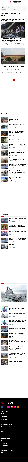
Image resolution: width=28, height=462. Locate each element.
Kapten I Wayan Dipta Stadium (9, 9)
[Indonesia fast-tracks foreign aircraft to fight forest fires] (4, 140)
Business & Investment (7, 424)
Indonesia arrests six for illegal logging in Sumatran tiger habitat (17, 119)
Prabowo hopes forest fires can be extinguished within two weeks (17, 322)
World (2, 422)
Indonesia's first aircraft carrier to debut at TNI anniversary (14, 302)
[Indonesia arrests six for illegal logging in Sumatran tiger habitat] (4, 119)
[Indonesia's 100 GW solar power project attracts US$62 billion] (4, 166)
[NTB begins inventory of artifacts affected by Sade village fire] (4, 179)
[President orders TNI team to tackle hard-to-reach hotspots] (4, 342)
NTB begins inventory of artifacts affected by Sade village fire (16, 179)
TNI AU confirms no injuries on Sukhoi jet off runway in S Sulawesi (17, 355)
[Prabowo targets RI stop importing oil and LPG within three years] (4, 308)
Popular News (5, 114)
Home (5, 7)
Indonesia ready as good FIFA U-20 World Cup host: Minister (14, 39)
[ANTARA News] (15, 1)
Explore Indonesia (5, 426)
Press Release (4, 434)
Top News (4, 281)
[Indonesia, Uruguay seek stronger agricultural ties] (4, 362)
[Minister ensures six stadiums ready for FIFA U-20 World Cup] (13, 56)
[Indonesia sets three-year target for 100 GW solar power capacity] (4, 233)
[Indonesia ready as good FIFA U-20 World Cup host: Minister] (13, 29)
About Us (3, 448)
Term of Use (4, 440)
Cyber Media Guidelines (7, 450)
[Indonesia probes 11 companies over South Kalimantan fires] (4, 159)
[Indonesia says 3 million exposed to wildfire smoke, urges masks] (4, 172)
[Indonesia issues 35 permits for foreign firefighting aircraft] (4, 348)
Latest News (4, 214)
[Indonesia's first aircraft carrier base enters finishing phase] (4, 146)
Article (2, 429)
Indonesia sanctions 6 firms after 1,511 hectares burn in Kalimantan (16, 133)
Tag (9, 7)
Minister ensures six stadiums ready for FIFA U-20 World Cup (13, 65)
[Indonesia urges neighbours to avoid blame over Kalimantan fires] (4, 153)
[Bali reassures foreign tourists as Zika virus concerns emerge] (4, 126)
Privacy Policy (4, 443)
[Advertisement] (14, 98)
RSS (2, 452)
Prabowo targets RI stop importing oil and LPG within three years (16, 308)
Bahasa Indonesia (5, 438)
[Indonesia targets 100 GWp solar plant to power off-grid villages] (4, 220)
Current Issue (4, 419)
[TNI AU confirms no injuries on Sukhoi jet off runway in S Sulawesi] (4, 355)
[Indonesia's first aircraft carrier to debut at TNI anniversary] (14, 293)
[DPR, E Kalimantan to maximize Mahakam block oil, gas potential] (4, 246)
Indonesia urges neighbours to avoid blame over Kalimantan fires (17, 152)
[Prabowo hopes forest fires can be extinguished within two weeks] (4, 322)
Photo (2, 431)
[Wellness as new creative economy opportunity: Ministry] (4, 227)
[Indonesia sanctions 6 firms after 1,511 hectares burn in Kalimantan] (4, 133)
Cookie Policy (4, 445)
